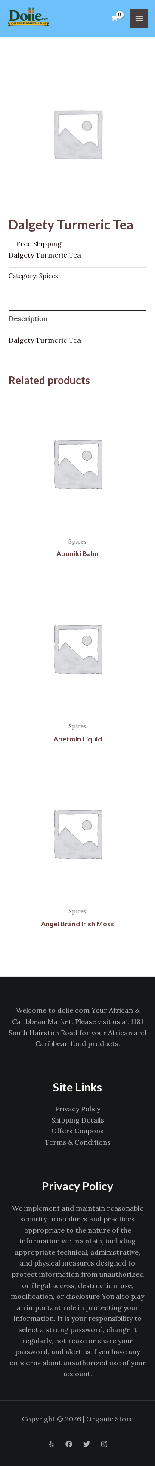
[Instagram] (104, 1444)
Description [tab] (28, 318)
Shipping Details (77, 1120)
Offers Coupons (77, 1130)
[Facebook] (68, 1444)
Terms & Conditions (78, 1142)
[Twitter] (86, 1444)
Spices (48, 276)
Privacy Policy (77, 1108)
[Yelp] (51, 1444)
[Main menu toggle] (139, 18)
